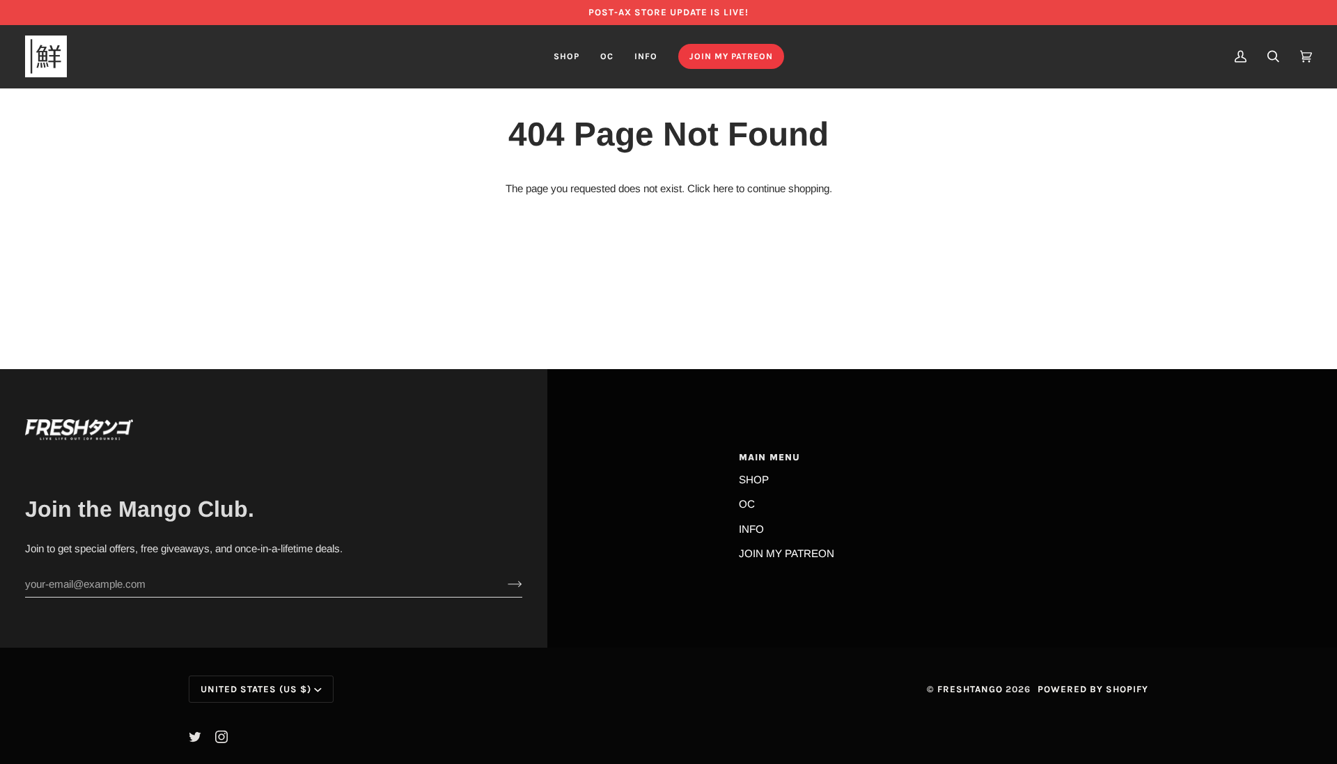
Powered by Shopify (1093, 689)
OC (747, 504)
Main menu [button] (769, 457)
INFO (751, 529)
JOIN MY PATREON (786, 553)
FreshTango (970, 689)
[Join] (503, 584)
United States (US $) (256, 689)
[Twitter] (195, 737)
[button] (566, 56)
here (723, 188)
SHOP (754, 479)
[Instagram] (221, 737)
